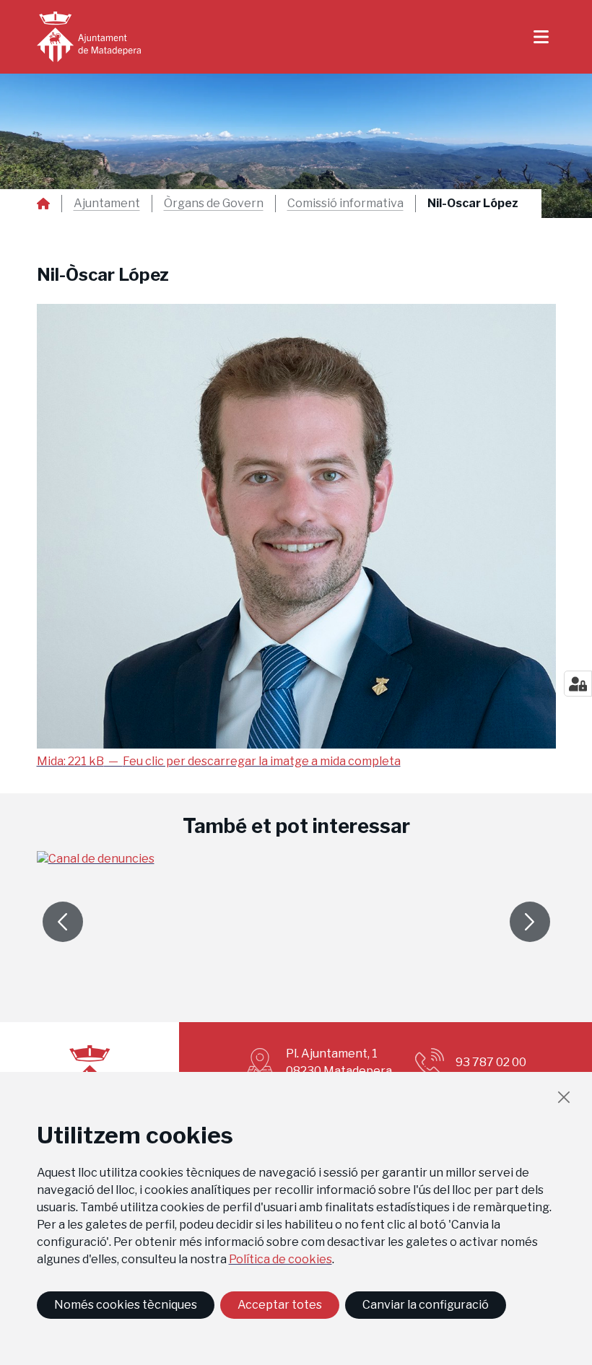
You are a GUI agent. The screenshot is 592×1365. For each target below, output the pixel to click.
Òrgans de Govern (214, 203)
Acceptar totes (280, 1305)
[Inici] (89, 37)
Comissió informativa (345, 203)
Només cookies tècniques (125, 1305)
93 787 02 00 (491, 1062)
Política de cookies (280, 1259)
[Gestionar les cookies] (578, 684)
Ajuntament (107, 203)
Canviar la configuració (425, 1305)
